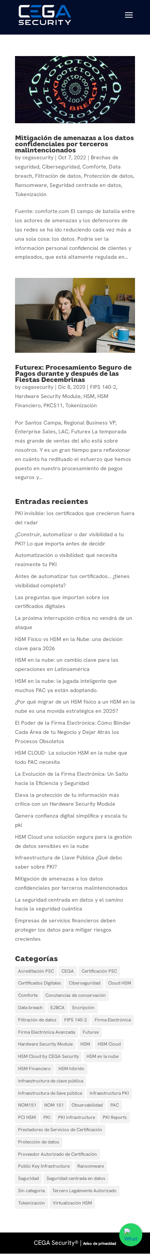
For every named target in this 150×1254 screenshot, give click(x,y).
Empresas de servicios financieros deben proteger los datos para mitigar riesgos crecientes (65, 929)
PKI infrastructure (76, 1117)
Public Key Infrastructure (44, 1166)
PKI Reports (115, 1117)
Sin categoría (31, 1191)
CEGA (68, 971)
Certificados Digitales (39, 983)
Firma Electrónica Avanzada (46, 1032)
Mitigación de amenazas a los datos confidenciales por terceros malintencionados (74, 144)
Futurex (91, 1032)
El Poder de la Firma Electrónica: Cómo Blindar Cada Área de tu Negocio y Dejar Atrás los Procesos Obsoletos (73, 732)
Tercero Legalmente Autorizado (84, 1191)
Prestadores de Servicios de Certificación (60, 1130)
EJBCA (57, 1008)
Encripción (83, 1008)
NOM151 (27, 1105)
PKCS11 (53, 405)
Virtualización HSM (72, 1203)
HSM (89, 396)
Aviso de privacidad (99, 1243)
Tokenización (31, 194)
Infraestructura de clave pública (50, 1081)
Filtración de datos (58, 175)
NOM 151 (54, 1105)
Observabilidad (87, 1105)
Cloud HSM (119, 983)
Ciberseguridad (61, 166)
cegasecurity (37, 157)
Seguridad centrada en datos (85, 185)
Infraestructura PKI (109, 1093)
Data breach (30, 1008)
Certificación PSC (99, 971)
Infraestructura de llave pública (50, 1093)
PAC (114, 1105)
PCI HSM (27, 1117)
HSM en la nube (102, 1056)
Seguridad (28, 1178)
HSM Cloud (109, 1044)
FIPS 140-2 (103, 386)
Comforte (94, 166)
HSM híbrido (71, 1069)
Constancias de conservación (75, 995)
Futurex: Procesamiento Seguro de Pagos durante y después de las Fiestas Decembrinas (73, 373)
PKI (46, 1117)
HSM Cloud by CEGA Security (48, 1056)
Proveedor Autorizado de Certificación (57, 1154)
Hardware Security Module (48, 396)
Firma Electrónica (113, 1020)
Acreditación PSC (36, 971)
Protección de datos (108, 175)
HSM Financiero (34, 1069)
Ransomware (31, 185)
